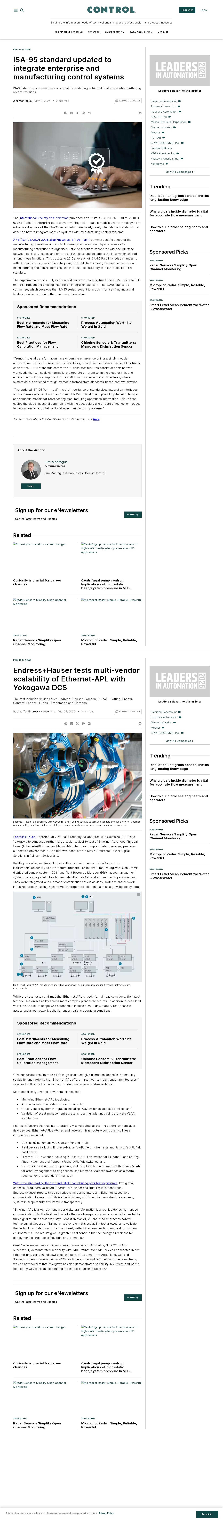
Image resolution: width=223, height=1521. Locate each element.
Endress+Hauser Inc (163, 106)
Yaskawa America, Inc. (165, 158)
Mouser (155, 132)
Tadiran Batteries (161, 148)
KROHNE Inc (159, 116)
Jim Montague (22, 100)
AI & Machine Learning (69, 32)
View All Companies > (179, 171)
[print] (140, 113)
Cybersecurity (115, 32)
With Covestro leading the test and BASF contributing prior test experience (65, 1183)
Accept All (207, 1514)
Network (94, 32)
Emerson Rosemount (164, 101)
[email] (89, 113)
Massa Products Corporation (169, 122)
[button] (15, 10)
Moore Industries (161, 127)
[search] (21, 10)
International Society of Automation (44, 218)
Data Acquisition (141, 32)
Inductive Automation (164, 111)
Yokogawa (157, 163)
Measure (163, 32)
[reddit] (83, 113)
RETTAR (156, 137)
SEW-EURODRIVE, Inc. (165, 143)
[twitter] (77, 113)
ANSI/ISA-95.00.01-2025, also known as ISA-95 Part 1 (51, 239)
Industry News (22, 49)
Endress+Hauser (25, 837)
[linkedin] (71, 113)
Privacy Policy (106, 1513)
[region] (111, 1514)
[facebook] (65, 113)
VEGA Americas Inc (163, 153)
